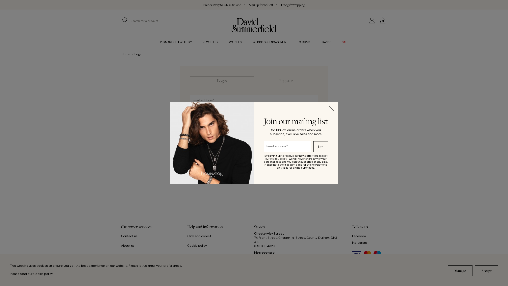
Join (320, 146)
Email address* (274, 145)
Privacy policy (278, 158)
